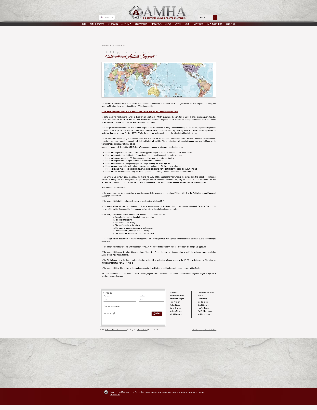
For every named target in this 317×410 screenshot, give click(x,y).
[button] (97, 24)
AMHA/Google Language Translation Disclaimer (204, 330)
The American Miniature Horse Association (116, 330)
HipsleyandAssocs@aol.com (112, 276)
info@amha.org (114, 395)
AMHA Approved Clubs (141, 122)
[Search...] (215, 17)
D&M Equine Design (142, 330)
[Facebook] (114, 314)
